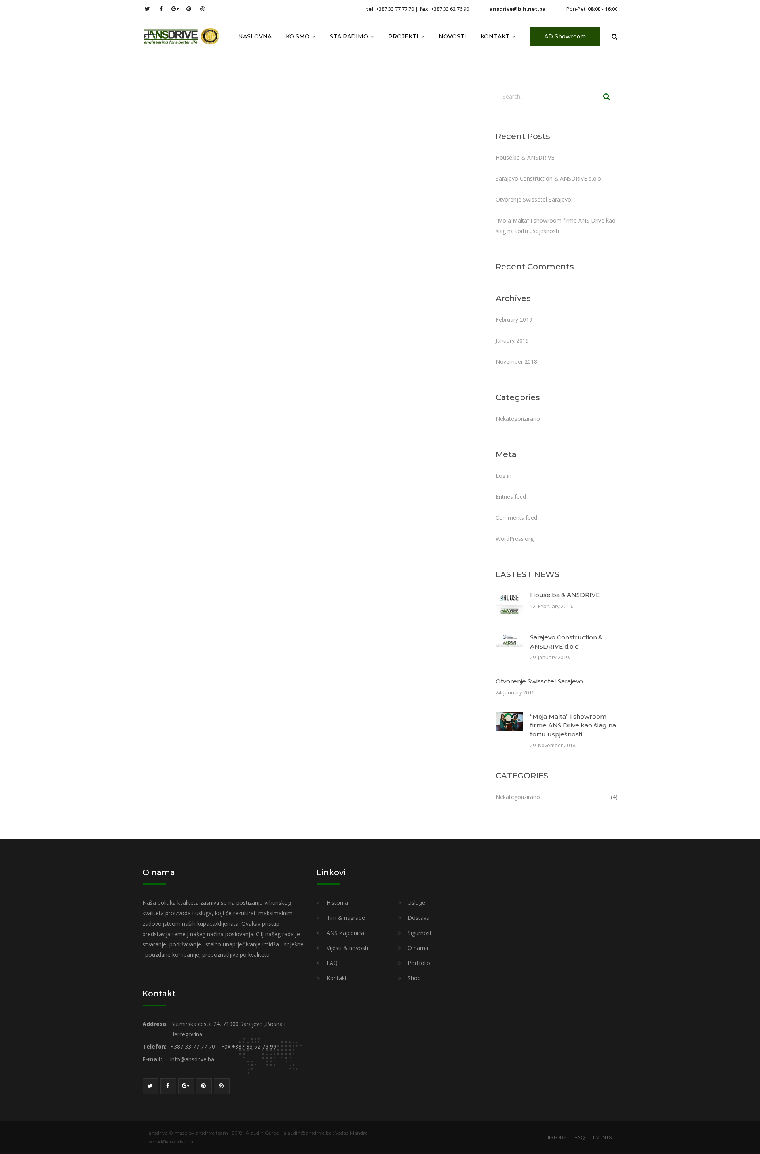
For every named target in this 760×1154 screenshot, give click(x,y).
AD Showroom (565, 36)
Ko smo (298, 36)
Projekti (403, 36)
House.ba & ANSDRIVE (525, 157)
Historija (337, 902)
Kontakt (495, 36)
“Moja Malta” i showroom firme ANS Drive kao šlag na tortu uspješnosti (573, 725)
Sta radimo (349, 36)
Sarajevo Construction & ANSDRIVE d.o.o (548, 178)
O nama (418, 948)
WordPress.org (515, 538)
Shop (414, 978)
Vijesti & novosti (347, 948)
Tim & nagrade (346, 917)
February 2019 (514, 319)
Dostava (418, 917)
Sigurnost (420, 933)
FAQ (332, 963)
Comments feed (516, 517)
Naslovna (255, 36)
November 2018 (516, 361)
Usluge (416, 902)
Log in (503, 475)
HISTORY (555, 1137)
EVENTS (602, 1137)
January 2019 (512, 340)
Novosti (452, 36)
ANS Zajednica (345, 933)
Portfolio (419, 963)
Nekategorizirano (518, 418)
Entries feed (511, 496)
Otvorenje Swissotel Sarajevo (533, 199)
